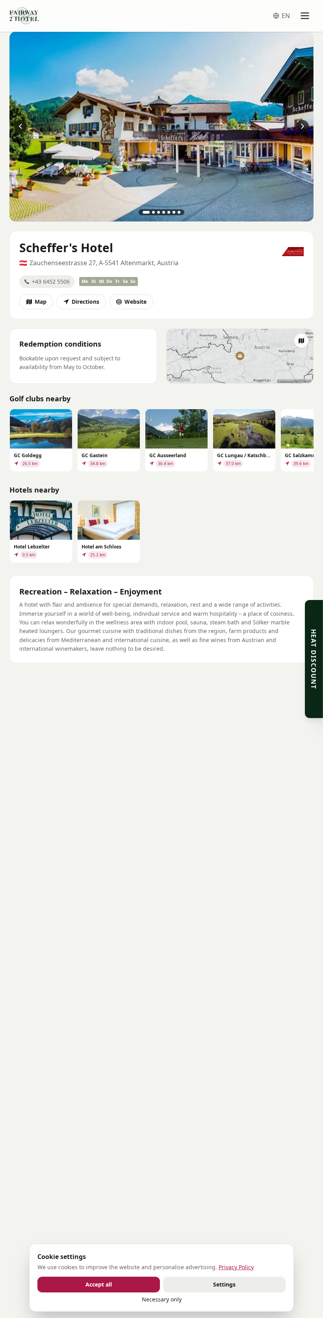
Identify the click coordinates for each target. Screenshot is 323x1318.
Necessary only (162, 1299)
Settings (224, 1284)
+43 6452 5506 (51, 281)
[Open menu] (305, 15)
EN (286, 15)
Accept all (98, 1284)
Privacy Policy (236, 1267)
